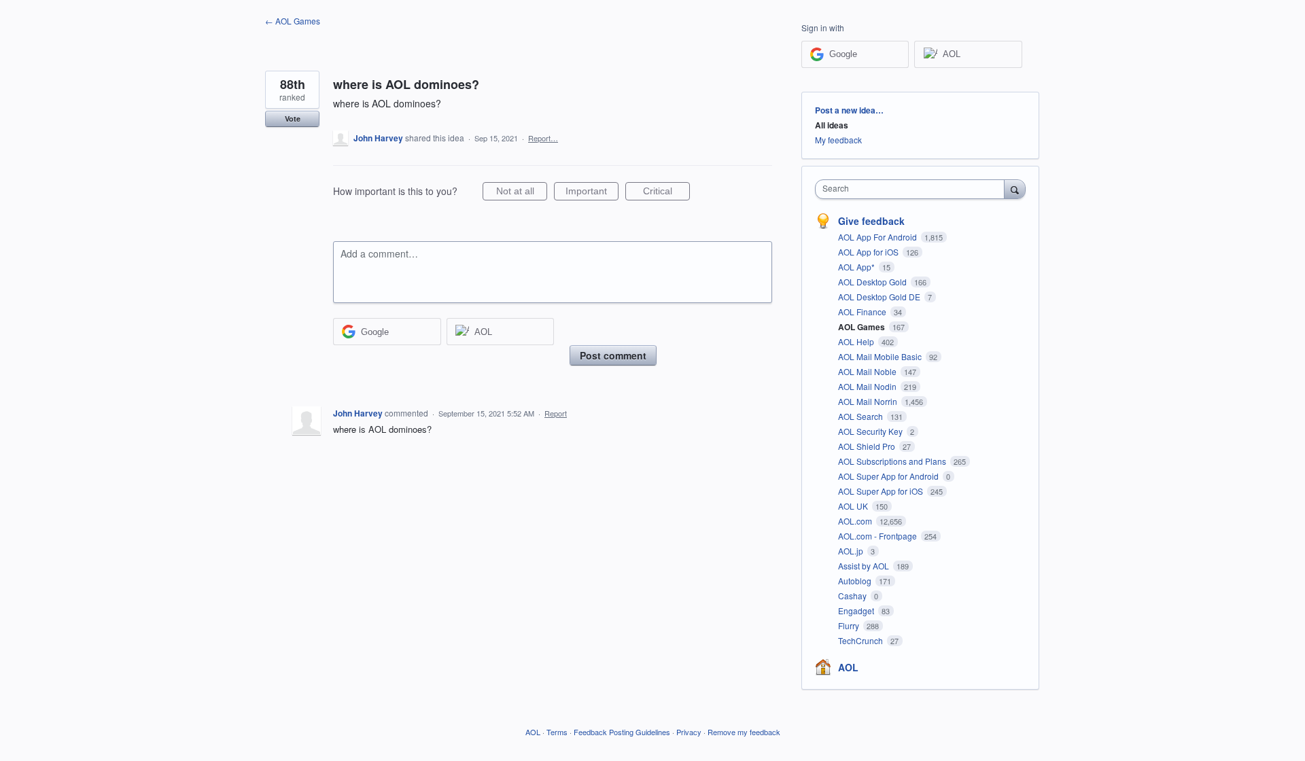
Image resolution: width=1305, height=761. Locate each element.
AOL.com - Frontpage (878, 536)
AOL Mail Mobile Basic (881, 356)
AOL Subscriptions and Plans (893, 461)
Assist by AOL (864, 565)
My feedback (838, 139)
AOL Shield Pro (867, 446)
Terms (557, 731)
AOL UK (854, 506)
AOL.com (856, 521)
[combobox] (913, 189)
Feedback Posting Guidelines (622, 731)
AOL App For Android (878, 237)
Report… (543, 137)
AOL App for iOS (869, 252)
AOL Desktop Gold (873, 281)
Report (555, 413)
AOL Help (857, 341)
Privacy (688, 731)
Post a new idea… (849, 110)
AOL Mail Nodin (868, 386)
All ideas (831, 125)
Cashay (853, 595)
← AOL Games (292, 20)
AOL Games (862, 327)
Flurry (849, 625)
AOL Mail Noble (868, 371)
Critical (666, 192)
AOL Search (861, 416)
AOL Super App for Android (889, 476)
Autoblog (855, 580)
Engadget (857, 610)
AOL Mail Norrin (868, 401)
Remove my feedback (744, 731)
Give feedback (871, 221)
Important (592, 192)
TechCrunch (861, 640)
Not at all (521, 192)
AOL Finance (863, 311)
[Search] (1015, 188)
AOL (848, 667)
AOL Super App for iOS (881, 491)
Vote (292, 118)
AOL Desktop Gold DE (880, 296)
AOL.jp (851, 550)
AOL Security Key (871, 431)
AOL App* (857, 266)
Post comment (613, 355)
